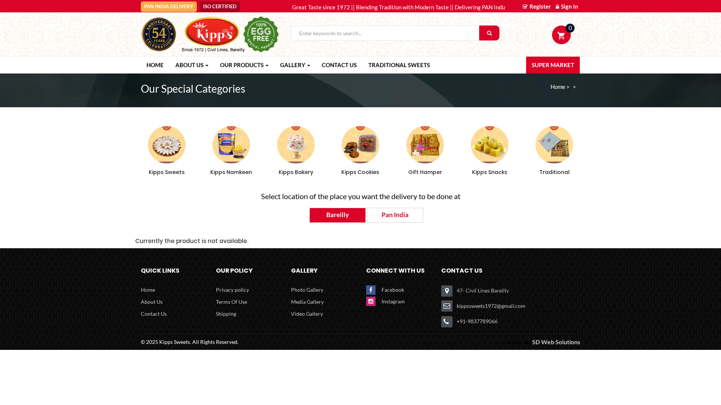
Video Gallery (307, 313)
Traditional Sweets (399, 65)
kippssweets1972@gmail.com (491, 306)
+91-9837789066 (477, 321)
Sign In (569, 6)
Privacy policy (232, 289)
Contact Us (339, 65)
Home (148, 289)
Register (539, 6)
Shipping (226, 313)
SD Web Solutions (556, 341)
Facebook (393, 289)
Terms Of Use (231, 301)
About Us (152, 301)
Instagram (393, 301)
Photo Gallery (307, 289)
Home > (560, 86)
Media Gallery (307, 301)
